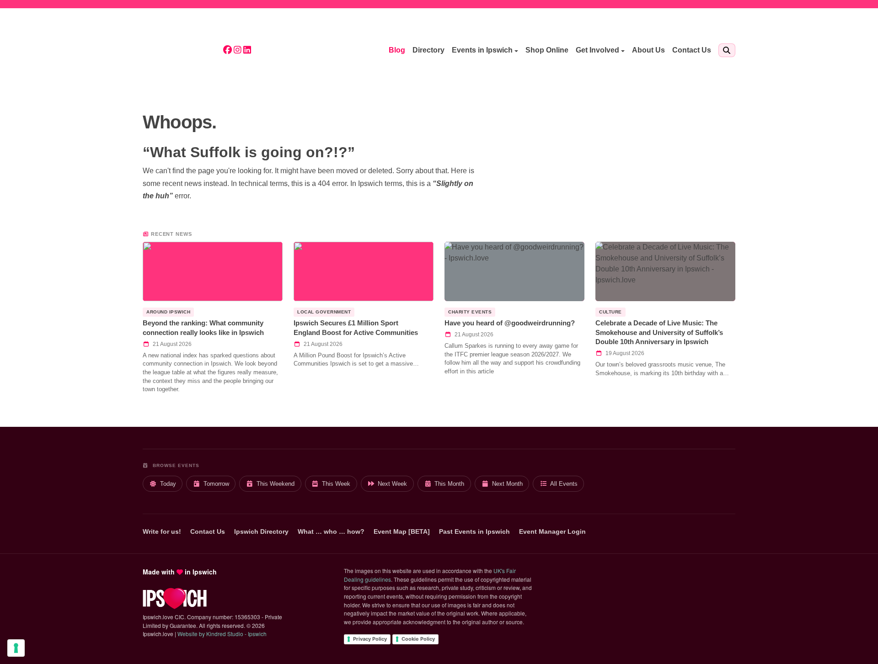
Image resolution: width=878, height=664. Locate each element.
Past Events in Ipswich (474, 531)
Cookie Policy (418, 639)
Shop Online (546, 50)
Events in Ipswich (482, 50)
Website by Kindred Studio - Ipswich (222, 633)
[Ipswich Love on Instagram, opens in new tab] (237, 50)
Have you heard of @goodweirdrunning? (509, 323)
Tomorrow (216, 483)
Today (168, 483)
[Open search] (726, 50)
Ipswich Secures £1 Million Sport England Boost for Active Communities (356, 327)
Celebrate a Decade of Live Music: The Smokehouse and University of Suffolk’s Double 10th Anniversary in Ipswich (659, 332)
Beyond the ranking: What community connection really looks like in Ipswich (203, 327)
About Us (648, 50)
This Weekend (275, 483)
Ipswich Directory (261, 531)
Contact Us (691, 50)
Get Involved (597, 50)
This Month (449, 483)
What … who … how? (331, 531)
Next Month (507, 483)
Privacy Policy (370, 639)
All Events (564, 483)
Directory (428, 50)
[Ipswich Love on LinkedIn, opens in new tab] (247, 50)
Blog (397, 50)
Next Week (392, 483)
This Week (336, 483)
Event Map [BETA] (402, 531)
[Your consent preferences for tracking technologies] (16, 648)
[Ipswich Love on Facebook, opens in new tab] (227, 50)
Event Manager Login (552, 531)
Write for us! (162, 531)
